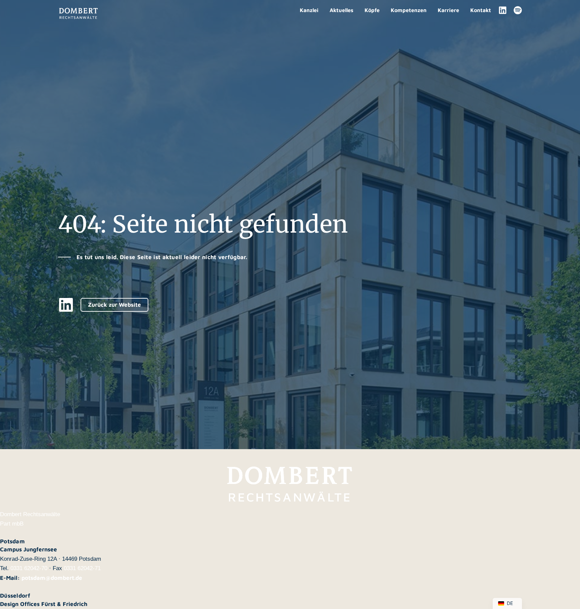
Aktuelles (341, 10)
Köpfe (372, 10)
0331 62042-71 (82, 568)
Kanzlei (309, 10)
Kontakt (480, 10)
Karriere (448, 10)
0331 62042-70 (28, 568)
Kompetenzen (409, 10)
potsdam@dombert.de (51, 577)
